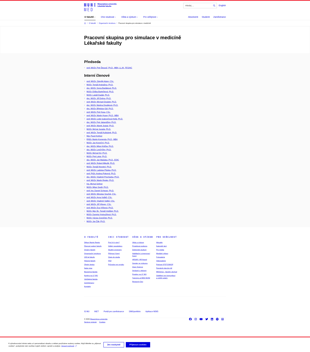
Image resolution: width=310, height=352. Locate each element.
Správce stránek (90, 322)
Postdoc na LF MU (139, 274)
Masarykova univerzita (98, 319)
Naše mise (88, 268)
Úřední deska (89, 264)
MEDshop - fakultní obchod (166, 272)
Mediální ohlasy (162, 253)
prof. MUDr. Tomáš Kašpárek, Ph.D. (102, 133)
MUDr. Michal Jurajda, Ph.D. (99, 129)
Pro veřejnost (166, 237)
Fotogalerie (160, 257)
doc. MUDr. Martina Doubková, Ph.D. (102, 105)
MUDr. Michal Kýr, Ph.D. (97, 153)
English (222, 5)
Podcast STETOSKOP (164, 264)
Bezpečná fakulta (90, 272)
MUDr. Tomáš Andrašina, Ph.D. (100, 85)
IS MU (86, 311)
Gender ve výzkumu (140, 263)
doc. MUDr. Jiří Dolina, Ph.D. (99, 98)
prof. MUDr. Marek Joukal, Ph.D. (100, 126)
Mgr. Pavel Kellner (94, 136)
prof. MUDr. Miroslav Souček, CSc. (101, 194)
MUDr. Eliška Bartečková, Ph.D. (100, 92)
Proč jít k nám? (114, 242)
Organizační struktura (92, 253)
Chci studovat (118, 237)
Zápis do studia (114, 257)
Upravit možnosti (67, 346)
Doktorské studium (139, 250)
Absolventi (193, 17)
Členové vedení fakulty (93, 246)
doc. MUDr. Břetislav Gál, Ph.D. (100, 109)
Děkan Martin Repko (92, 242)
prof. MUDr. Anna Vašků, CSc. (99, 197)
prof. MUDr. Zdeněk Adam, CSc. (100, 81)
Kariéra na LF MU (91, 276)
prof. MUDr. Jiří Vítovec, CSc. (99, 204)
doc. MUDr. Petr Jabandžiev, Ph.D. (101, 122)
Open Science (137, 267)
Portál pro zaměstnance (114, 311)
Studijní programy (115, 250)
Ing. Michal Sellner (95, 184)
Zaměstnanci (219, 17)
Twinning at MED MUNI (141, 278)
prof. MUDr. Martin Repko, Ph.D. (100, 180)
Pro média (160, 250)
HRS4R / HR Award (139, 260)
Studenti (206, 17)
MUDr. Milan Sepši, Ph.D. (97, 187)
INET (96, 311)
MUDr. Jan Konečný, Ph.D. (98, 143)
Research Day (137, 282)
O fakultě (91, 237)
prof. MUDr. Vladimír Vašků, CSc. (101, 201)
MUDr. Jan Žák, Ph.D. (96, 221)
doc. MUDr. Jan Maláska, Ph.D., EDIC (103, 160)
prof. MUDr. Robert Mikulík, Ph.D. (101, 163)
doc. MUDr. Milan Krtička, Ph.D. (100, 146)
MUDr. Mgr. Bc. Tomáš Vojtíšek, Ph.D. (103, 211)
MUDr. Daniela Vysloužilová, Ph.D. (101, 215)
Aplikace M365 (151, 311)
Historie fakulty (89, 261)
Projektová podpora (139, 246)
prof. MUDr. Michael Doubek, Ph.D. (102, 102)
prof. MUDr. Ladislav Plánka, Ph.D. (101, 170)
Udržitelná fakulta (90, 279)
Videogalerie (161, 261)
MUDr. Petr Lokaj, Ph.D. (97, 156)
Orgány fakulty (89, 250)
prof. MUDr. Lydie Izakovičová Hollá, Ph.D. (105, 119)
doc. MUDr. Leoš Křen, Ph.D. (99, 150)
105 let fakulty (89, 257)
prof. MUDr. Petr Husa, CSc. (99, 112)
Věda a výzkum (142, 237)
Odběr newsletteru (115, 246)
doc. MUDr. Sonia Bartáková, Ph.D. (102, 88)
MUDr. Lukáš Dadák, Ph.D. (98, 95)
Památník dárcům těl (164, 268)
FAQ (110, 261)
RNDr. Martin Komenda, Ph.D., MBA (102, 139)
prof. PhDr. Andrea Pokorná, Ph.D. (101, 174)
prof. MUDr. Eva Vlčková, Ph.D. (100, 208)
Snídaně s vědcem (139, 271)
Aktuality (159, 242)
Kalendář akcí (161, 246)
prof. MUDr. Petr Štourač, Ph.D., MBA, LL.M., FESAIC (109, 68)
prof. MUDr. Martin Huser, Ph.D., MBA (103, 116)
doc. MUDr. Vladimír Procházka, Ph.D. (103, 177)
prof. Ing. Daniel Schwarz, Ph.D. (100, 191)
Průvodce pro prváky (116, 264)
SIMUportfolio (135, 311)
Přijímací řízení (114, 253)
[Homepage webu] (100, 7)
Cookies (102, 322)
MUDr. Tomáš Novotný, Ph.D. (99, 167)
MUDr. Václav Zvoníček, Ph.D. (100, 218)
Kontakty (87, 286)
